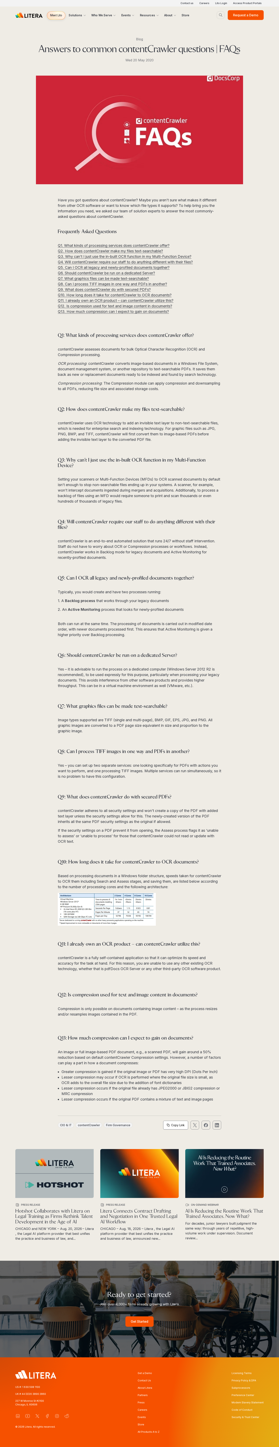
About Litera (145, 1387)
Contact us (187, 3)
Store (141, 1424)
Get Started (139, 1321)
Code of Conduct (242, 1409)
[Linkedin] (17, 1416)
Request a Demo (245, 15)
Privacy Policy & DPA (244, 1380)
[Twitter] (37, 1416)
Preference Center (243, 1395)
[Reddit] (66, 1416)
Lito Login (221, 3)
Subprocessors (241, 1387)
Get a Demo (145, 1373)
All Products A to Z (149, 1431)
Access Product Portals (247, 3)
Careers (204, 3)
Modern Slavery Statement (248, 1402)
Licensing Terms (242, 1373)
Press (141, 1402)
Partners (143, 1395)
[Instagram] (57, 1416)
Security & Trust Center (245, 1417)
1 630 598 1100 (31, 1387)
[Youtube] (27, 1416)
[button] (56, 15)
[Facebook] (47, 1416)
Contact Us (144, 1380)
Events (142, 1417)
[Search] (220, 15)
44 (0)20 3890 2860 (34, 1393)
